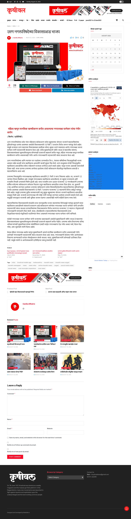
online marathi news (45, 265)
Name (9, 419)
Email (9, 428)
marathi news (48, 262)
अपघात (43, 20)
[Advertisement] (45, 110)
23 (119, 57)
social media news (67, 265)
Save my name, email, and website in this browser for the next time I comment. (35, 437)
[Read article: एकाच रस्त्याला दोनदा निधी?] (19, 361)
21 (110, 57)
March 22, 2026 (30, 37)
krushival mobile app (24, 262)
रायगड (14, 20)
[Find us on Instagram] (17, 2)
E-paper (81, 20)
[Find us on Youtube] (23, 2)
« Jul (92, 70)
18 (97, 57)
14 (110, 53)
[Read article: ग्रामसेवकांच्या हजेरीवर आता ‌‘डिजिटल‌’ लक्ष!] (45, 333)
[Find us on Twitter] (20, 2)
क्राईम (37, 20)
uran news (41, 268)
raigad (56, 265)
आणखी (62, 20)
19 (102, 57)
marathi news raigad (62, 262)
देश (27, 20)
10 (93, 53)
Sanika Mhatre (18, 37)
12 (102, 53)
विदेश (32, 20)
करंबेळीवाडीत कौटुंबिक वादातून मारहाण (71, 372)
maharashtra (37, 262)
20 (106, 57)
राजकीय (48, 20)
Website (50, 428)
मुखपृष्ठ (9, 20)
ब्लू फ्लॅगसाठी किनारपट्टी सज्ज (16, 344)
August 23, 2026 (13, 347)
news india (32, 265)
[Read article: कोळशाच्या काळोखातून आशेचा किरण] (45, 361)
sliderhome (39, 340)
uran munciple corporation (27, 268)
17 (93, 57)
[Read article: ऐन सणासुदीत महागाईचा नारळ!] (72, 333)
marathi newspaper (14, 265)
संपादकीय (54, 20)
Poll (75, 20)
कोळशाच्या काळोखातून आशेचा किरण (44, 372)
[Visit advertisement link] (86, 10)
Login (10, 1)
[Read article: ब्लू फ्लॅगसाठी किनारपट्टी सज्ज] (19, 333)
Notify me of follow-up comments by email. (21, 445)
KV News (70, 20)
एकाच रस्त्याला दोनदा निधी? (15, 372)
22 (115, 57)
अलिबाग (10, 340)
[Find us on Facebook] (14, 2)
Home (9, 26)
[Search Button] (123, 20)
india (13, 262)
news (25, 265)
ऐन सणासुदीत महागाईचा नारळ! (68, 344)
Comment (11, 394)
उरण (18, 26)
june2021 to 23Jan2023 (93, 20)
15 (115, 53)
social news (12, 268)
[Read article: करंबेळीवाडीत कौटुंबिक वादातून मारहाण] (72, 361)
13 (106, 53)
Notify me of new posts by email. (18, 451)
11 (97, 53)
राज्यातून (21, 20)
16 (119, 53)
